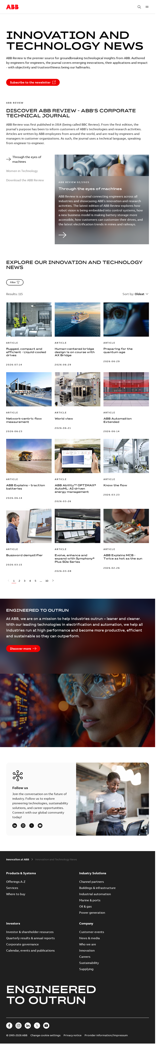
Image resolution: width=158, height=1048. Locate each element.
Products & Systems (21, 873)
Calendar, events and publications (30, 950)
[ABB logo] (12, 7)
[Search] (139, 7)
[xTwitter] (31, 825)
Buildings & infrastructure (97, 888)
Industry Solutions (92, 873)
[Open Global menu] (147, 7)
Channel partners (91, 882)
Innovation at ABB (17, 859)
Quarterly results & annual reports (30, 938)
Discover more (20, 648)
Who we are (87, 944)
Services (12, 888)
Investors (13, 923)
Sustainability (89, 963)
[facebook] (9, 1025)
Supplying (86, 969)
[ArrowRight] (102, 235)
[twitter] (37, 1025)
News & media (89, 938)
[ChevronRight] (53, 581)
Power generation (92, 912)
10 (46, 580)
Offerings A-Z (15, 882)
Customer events (91, 932)
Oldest (139, 294)
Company (86, 923)
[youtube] (40, 825)
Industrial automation (95, 894)
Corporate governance (22, 944)
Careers (84, 957)
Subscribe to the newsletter (30, 82)
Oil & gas (85, 906)
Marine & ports (89, 900)
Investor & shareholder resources (30, 932)
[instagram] (23, 825)
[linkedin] (28, 1025)
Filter (13, 282)
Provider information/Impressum (106, 1035)
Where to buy (15, 894)
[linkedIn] (14, 825)
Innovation (87, 950)
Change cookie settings (45, 1035)
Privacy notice (73, 1035)
